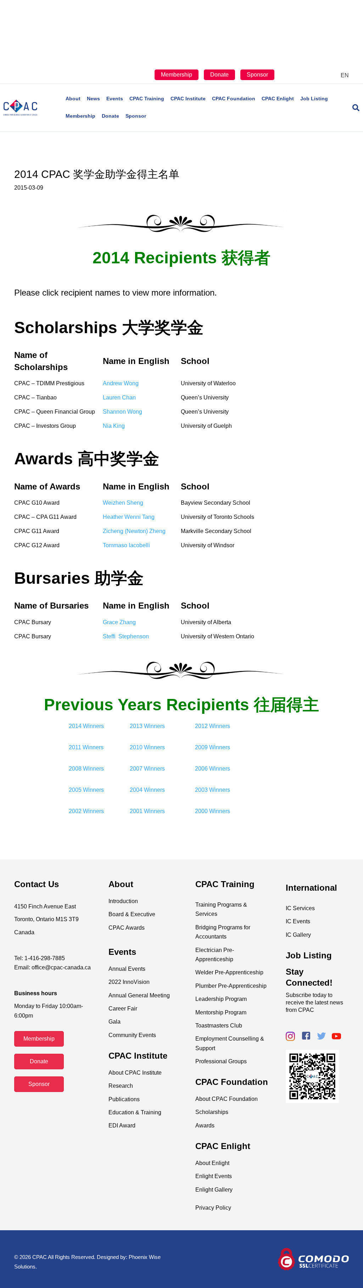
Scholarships (211, 1112)
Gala (114, 1022)
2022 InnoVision (129, 982)
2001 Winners (147, 811)
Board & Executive (131, 914)
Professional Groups (221, 1061)
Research (120, 1086)
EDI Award (121, 1125)
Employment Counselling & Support (229, 1043)
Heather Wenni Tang (129, 517)
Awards (204, 1125)
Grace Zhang (119, 622)
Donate (219, 75)
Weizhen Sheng (123, 503)
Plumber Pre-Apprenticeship (231, 986)
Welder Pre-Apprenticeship (229, 972)
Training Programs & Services (221, 909)
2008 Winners (86, 769)
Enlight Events (213, 1176)
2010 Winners (147, 747)
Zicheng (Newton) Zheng (134, 531)
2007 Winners (147, 769)
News (93, 98)
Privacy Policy (213, 1208)
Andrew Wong (121, 383)
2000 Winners (212, 811)
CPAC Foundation (233, 98)
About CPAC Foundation (226, 1099)
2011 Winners (86, 747)
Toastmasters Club (218, 1026)
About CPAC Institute (135, 1073)
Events (114, 98)
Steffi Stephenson (126, 636)
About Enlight (212, 1163)
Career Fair (122, 1009)
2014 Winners (86, 726)
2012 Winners (212, 726)
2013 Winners (147, 726)
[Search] (352, 108)
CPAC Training (146, 98)
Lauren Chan (119, 397)
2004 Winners (147, 790)
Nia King (114, 426)
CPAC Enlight (278, 98)
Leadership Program (221, 999)
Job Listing (314, 98)
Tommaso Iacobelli (126, 545)
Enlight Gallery (214, 1190)
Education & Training (134, 1112)
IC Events (298, 921)
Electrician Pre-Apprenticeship (214, 954)
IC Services (300, 908)
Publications (124, 1099)
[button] (39, 1039)
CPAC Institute (188, 98)
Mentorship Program (220, 1012)
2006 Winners (212, 769)
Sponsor (257, 75)
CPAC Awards (126, 928)
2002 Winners (86, 811)
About (73, 98)
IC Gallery (298, 935)
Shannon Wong (122, 412)
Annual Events (126, 969)
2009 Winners (212, 747)
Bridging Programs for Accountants (222, 932)
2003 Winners (212, 790)
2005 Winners (86, 790)
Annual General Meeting (139, 995)
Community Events (132, 1035)
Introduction (123, 901)
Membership (176, 75)
